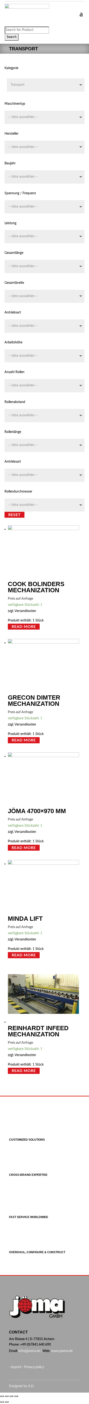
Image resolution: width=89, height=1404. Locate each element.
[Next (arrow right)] (7, 1402)
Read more (24, 627)
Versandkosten (25, 611)
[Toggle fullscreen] (11, 1396)
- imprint (15, 1367)
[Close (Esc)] (2, 1396)
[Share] (7, 1396)
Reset (14, 515)
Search (12, 37)
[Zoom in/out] (16, 1396)
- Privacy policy (33, 1367)
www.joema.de (62, 1351)
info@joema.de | (30, 1351)
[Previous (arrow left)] (2, 1402)
